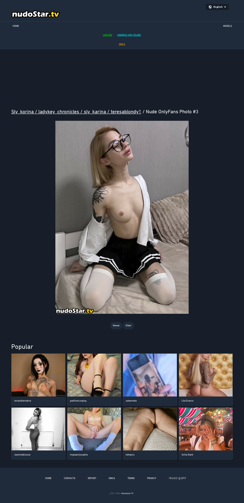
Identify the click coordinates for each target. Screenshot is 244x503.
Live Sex (107, 35)
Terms (131, 478)
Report (92, 478)
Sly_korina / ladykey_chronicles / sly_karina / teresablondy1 (76, 112)
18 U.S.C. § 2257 (177, 478)
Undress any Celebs (129, 35)
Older (128, 325)
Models (227, 26)
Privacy (151, 478)
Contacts (69, 478)
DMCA (122, 44)
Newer (116, 325)
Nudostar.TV (127, 493)
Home (16, 26)
